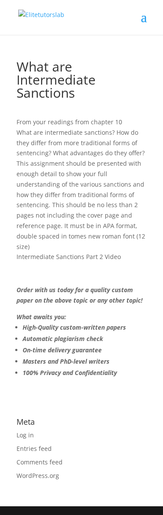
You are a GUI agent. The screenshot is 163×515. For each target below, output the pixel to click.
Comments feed (40, 462)
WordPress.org (38, 475)
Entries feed (34, 448)
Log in (25, 435)
